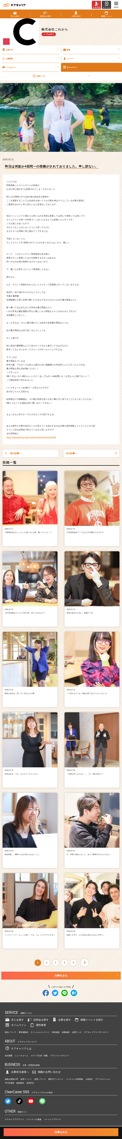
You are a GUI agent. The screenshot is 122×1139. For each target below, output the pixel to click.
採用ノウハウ (40, 1079)
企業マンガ (62, 75)
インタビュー (32, 67)
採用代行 (30, 1083)
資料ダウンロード (55, 1079)
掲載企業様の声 (11, 1079)
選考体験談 (23, 1032)
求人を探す (17, 1019)
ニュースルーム (21, 1056)
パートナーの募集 (33, 1119)
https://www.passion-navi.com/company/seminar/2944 (31, 437)
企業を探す (64, 1019)
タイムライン (72, 67)
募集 (93, 49)
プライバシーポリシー (59, 1056)
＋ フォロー (48, 34)
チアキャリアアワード (14, 1119)
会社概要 (8, 1056)
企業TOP (32, 49)
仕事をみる (61, 975)
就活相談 (56, 1032)
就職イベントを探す (91, 1019)
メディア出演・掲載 (39, 1056)
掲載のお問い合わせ (49, 1072)
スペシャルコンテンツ (40, 1032)
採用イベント (26, 1079)
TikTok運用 (9, 1083)
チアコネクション (103, 1079)
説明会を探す (41, 1019)
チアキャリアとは (21, 1048)
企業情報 (32, 58)
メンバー (93, 58)
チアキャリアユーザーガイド (96, 1032)
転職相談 (66, 1032)
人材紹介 (89, 1079)
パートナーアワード (52, 1119)
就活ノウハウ (10, 1032)
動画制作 (20, 1083)
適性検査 (41, 1025)
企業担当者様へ (20, 1072)
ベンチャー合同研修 (74, 1079)
